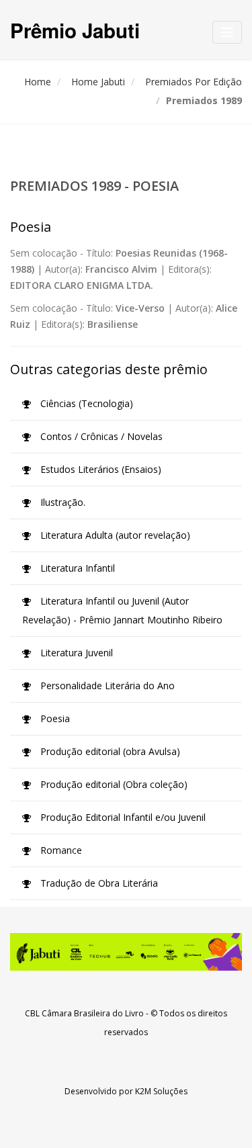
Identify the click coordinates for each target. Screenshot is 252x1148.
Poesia (54, 718)
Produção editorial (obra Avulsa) (109, 751)
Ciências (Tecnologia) (85, 403)
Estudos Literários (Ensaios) (99, 469)
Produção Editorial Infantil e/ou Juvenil (122, 817)
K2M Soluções (161, 1091)
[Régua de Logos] (126, 952)
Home (37, 81)
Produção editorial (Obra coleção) (112, 784)
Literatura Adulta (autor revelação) (114, 535)
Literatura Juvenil (75, 652)
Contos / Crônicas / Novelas (100, 436)
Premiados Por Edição (193, 81)
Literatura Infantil (76, 568)
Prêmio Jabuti (75, 30)
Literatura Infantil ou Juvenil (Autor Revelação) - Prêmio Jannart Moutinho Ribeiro (122, 610)
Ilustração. (61, 502)
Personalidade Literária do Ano (106, 685)
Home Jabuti (98, 81)
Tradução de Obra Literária (98, 883)
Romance (60, 850)
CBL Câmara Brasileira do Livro (84, 1013)
